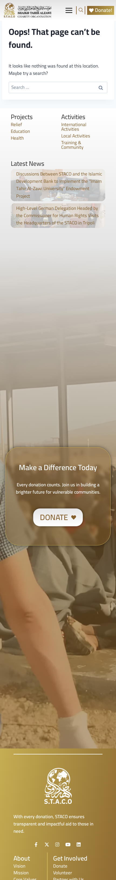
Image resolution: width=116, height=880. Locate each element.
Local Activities (75, 136)
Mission (21, 872)
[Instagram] (57, 844)
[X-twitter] (46, 844)
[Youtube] (68, 844)
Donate (60, 866)
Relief (16, 124)
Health (17, 138)
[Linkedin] (78, 844)
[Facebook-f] (36, 844)
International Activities (73, 126)
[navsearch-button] (81, 10)
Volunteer (62, 872)
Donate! (103, 10)
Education (20, 131)
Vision (19, 866)
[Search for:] (58, 87)
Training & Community (72, 144)
